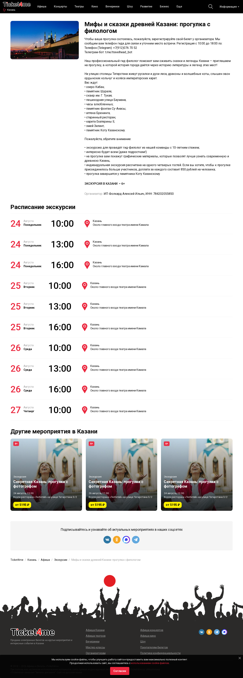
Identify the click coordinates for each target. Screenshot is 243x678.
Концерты (60, 6)
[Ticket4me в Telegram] (136, 539)
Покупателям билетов (154, 647)
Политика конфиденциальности (160, 653)
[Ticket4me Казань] (17, 4)
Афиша (41, 6)
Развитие (146, 6)
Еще (179, 6)
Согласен (119, 670)
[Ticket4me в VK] (107, 539)
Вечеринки (112, 6)
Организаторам (96, 653)
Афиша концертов (151, 630)
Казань (11, 9)
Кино (95, 6)
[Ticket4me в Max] (126, 539)
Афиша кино (148, 635)
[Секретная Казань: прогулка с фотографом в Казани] (46, 475)
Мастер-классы (95, 647)
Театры (79, 6)
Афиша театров (96, 635)
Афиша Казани (95, 630)
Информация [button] (228, 6)
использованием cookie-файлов (150, 663)
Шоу (130, 6)
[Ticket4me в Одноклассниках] (117, 539)
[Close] (240, 658)
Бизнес (164, 6)
